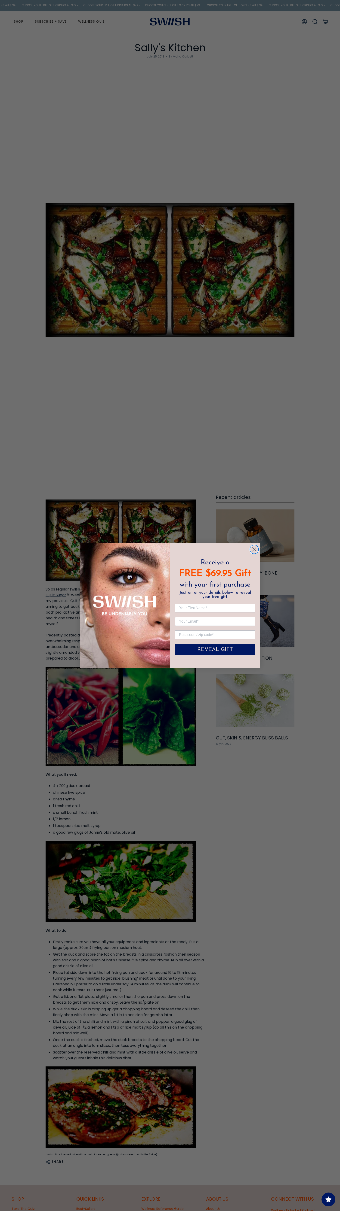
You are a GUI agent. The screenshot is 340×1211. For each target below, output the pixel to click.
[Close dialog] (254, 549)
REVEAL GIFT (215, 649)
